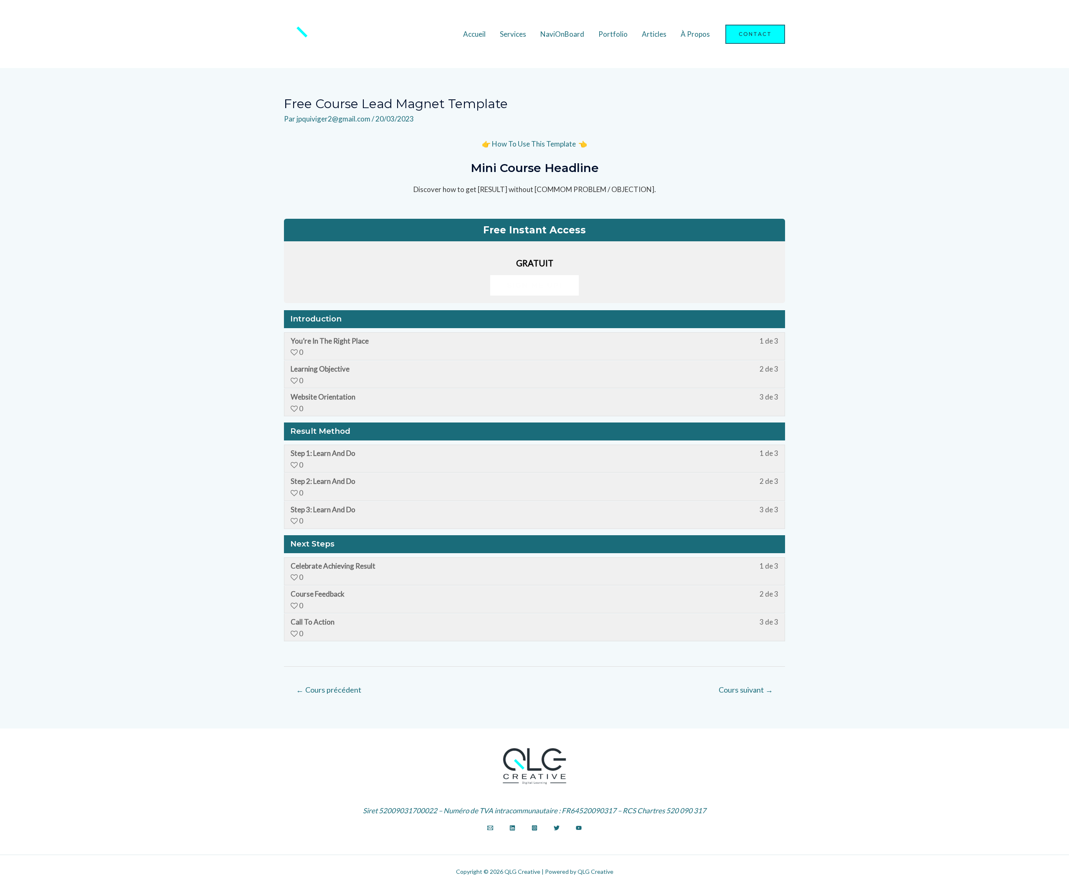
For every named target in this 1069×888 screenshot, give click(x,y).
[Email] (490, 828)
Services (513, 34)
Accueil (474, 34)
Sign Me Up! (534, 285)
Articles (654, 34)
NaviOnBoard (562, 34)
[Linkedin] (512, 828)
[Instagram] (534, 828)
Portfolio (613, 34)
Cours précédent (328, 689)
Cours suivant (746, 689)
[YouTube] (579, 828)
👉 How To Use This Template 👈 (534, 143)
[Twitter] (557, 828)
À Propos (695, 34)
